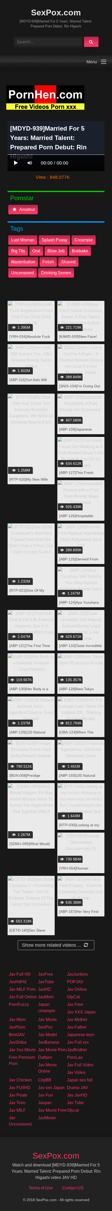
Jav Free (75, 1004)
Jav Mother (77, 1019)
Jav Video (76, 1072)
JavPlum (17, 1027)
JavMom (46, 997)
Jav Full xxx (78, 1042)
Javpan (45, 1102)
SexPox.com (56, 12)
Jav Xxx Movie (22, 1050)
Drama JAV (77, 1087)
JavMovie (47, 1118)
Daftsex (45, 1057)
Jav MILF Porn (22, 989)
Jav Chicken (20, 1080)
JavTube (46, 982)
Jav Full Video (80, 1065)
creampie (83, 240)
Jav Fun (45, 1095)
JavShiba (17, 1042)
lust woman (22, 240)
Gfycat (73, 1110)
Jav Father (76, 1027)
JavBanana (48, 1042)
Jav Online (77, 989)
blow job (56, 251)
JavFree (45, 974)
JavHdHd (17, 982)
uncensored (22, 273)
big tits (18, 251)
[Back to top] (95, 1195)
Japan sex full (79, 1080)
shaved (68, 262)
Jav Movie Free (52, 1110)
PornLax (75, 1057)
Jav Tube (75, 1102)
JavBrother (77, 1050)
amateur (26, 209)
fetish (48, 262)
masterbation (23, 262)
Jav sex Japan (51, 1087)
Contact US (73, 1188)
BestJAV (17, 1034)
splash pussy (54, 240)
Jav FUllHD (19, 1087)
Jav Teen (17, 1102)
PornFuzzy (19, 1004)
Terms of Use (41, 1188)
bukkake (80, 251)
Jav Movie (47, 1019)
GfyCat (73, 997)
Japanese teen (80, 1034)
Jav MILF (17, 1110)
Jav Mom (17, 1019)
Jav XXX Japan (81, 1012)
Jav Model (47, 1034)
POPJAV (75, 982)
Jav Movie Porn (52, 1050)
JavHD (44, 989)
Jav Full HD (20, 974)
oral (36, 251)
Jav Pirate (18, 1095)
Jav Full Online (23, 997)
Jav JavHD (77, 1095)
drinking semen (56, 273)
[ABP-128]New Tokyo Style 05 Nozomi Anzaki (78, 691)
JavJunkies (77, 974)
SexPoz (45, 1027)
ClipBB (44, 1080)
